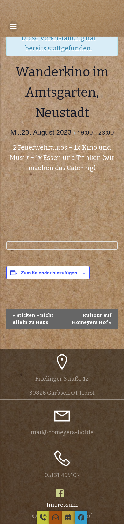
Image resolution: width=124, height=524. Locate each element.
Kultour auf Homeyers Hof (91, 319)
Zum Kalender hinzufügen (49, 272)
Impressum (62, 504)
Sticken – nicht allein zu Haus (33, 319)
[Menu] (13, 26)
